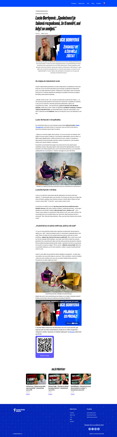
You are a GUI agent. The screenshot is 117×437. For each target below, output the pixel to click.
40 (43, 150)
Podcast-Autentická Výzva (41, 11)
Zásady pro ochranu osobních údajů (96, 433)
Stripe (72, 332)
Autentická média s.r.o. (17, 433)
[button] (74, 3)
